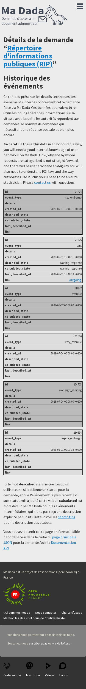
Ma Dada (34, 15)
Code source (12, 675)
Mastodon (33, 675)
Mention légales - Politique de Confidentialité (34, 618)
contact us (42, 182)
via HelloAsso (61, 643)
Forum (63, 675)
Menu (80, 5)
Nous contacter (45, 612)
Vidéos (49, 675)
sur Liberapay (38, 643)
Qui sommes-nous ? (16, 612)
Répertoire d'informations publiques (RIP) (28, 55)
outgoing (75, 280)
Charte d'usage (71, 612)
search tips (66, 517)
